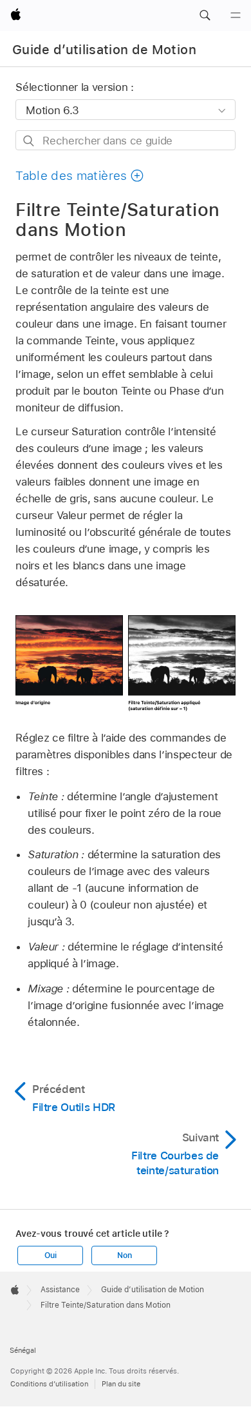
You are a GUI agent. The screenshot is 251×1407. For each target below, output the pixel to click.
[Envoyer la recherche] (29, 141)
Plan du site (121, 1383)
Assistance (60, 1289)
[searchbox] (125, 140)
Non (124, 1255)
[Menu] (235, 15)
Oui (50, 1255)
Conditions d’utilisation (49, 1383)
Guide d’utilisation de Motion (104, 49)
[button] (204, 15)
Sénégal (23, 1350)
